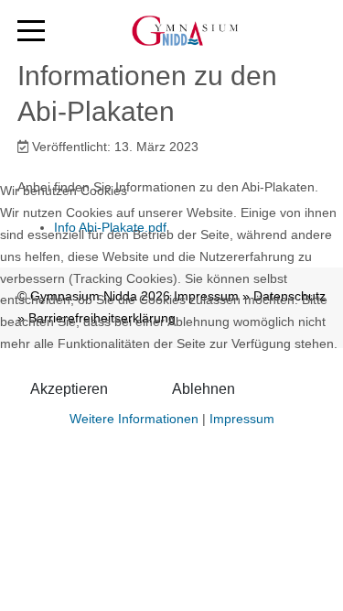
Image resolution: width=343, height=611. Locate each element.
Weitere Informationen (134, 418)
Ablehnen (203, 389)
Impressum (241, 418)
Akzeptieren (69, 389)
